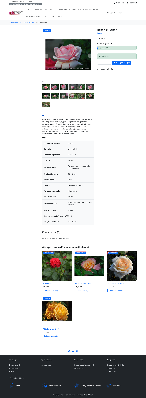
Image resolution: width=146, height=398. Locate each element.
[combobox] (121, 13)
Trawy (53, 16)
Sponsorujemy (46, 365)
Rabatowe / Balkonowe (43, 9)
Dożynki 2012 (79, 368)
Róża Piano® (48, 283)
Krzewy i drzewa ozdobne (36, 16)
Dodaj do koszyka (121, 63)
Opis (44, 115)
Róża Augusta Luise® (83, 283)
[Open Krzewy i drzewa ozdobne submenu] (48, 16)
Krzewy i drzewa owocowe (88, 9)
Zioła (74, 9)
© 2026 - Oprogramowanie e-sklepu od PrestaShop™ (73, 395)
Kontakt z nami (14, 365)
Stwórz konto (112, 371)
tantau (99, 33)
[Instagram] (76, 351)
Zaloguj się (111, 368)
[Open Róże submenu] (32, 9)
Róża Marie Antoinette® (116, 283)
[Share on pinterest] (111, 69)
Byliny (60, 16)
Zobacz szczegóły (51, 290)
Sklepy (11, 371)
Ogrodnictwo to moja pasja (84, 365)
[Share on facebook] (108, 69)
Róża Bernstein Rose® (51, 329)
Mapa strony (13, 368)
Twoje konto (111, 360)
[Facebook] (69, 351)
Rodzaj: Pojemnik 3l (104, 44)
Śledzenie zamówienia (115, 365)
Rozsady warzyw (63, 9)
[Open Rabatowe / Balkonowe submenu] (54, 9)
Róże (28, 9)
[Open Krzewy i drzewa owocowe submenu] (101, 9)
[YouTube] (73, 351)
